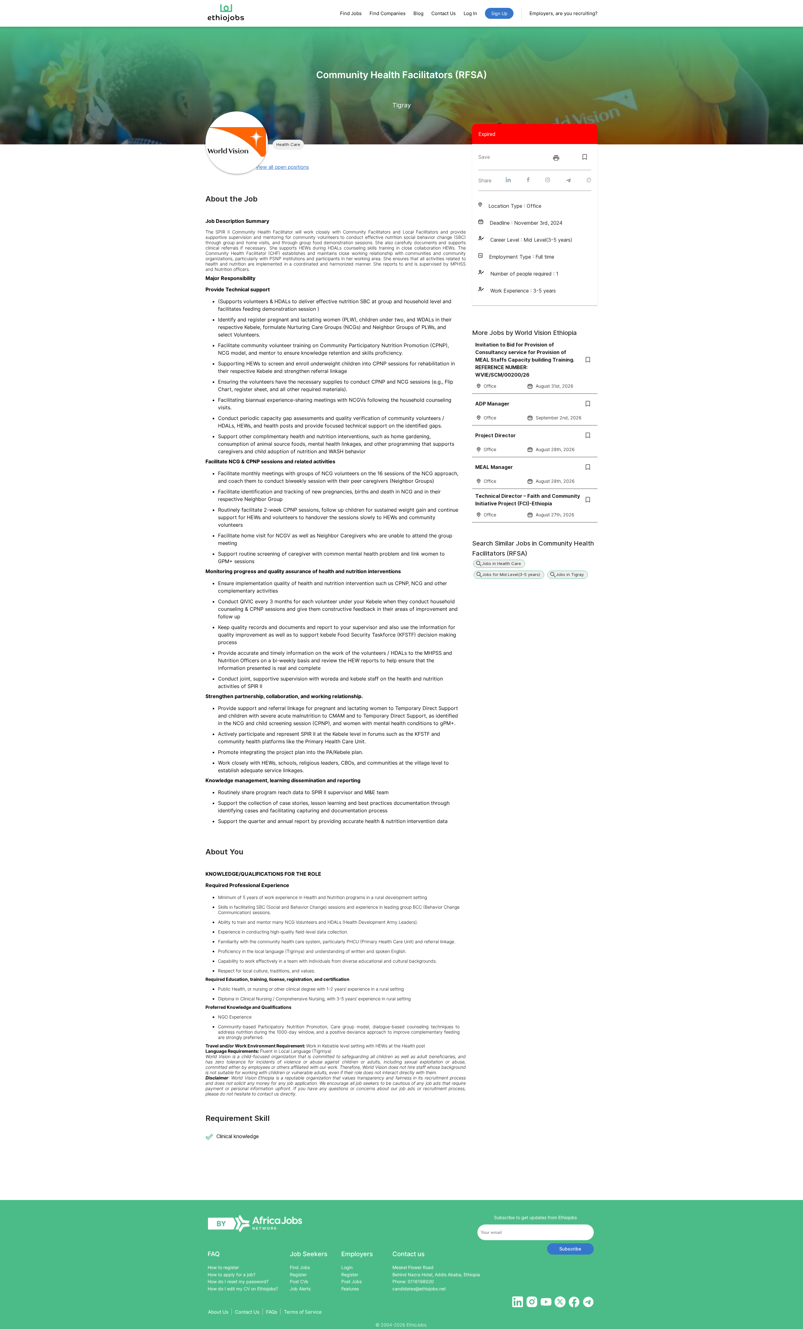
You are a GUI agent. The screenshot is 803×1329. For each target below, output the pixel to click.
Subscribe (570, 1248)
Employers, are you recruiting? (563, 13)
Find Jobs (351, 13)
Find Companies (388, 13)
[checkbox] (584, 157)
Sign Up (499, 13)
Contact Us (443, 13)
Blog (418, 13)
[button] (288, 145)
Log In (470, 13)
